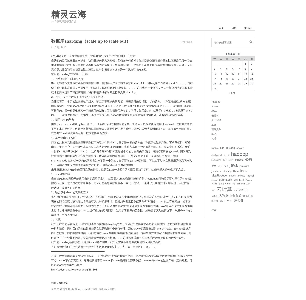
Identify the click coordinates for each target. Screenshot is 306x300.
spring (221, 183)
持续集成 (235, 195)
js (231, 171)
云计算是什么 (241, 190)
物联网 (214, 200)
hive (213, 165)
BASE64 (215, 148)
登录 (213, 210)
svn (243, 183)
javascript (244, 165)
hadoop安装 (216, 159)
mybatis (241, 175)
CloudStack (227, 148)
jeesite (215, 171)
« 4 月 (231, 92)
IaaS (225, 165)
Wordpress (81, 289)
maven (232, 175)
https (220, 166)
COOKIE (240, 148)
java (234, 164)
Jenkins (224, 171)
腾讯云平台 (225, 200)
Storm (228, 183)
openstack (225, 179)
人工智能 (216, 120)
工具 (213, 124)
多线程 (214, 196)
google (227, 155)
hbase (214, 106)
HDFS (249, 159)
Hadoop (215, 101)
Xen (248, 183)
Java (214, 111)
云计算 (215, 115)
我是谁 (247, 28)
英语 (213, 138)
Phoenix (248, 180)
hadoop (239, 153)
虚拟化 (238, 200)
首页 (221, 28)
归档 (233, 28)
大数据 (223, 195)
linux (243, 170)
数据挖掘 (248, 195)
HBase (239, 159)
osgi (236, 179)
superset (236, 183)
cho (108, 289)
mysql (250, 175)
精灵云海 (69, 14)
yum (213, 190)
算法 (213, 134)
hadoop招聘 (228, 159)
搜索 (251, 42)
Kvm (236, 171)
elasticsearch (216, 155)
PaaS (241, 180)
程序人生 (216, 129)
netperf (214, 180)
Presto (214, 183)
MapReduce (219, 175)
